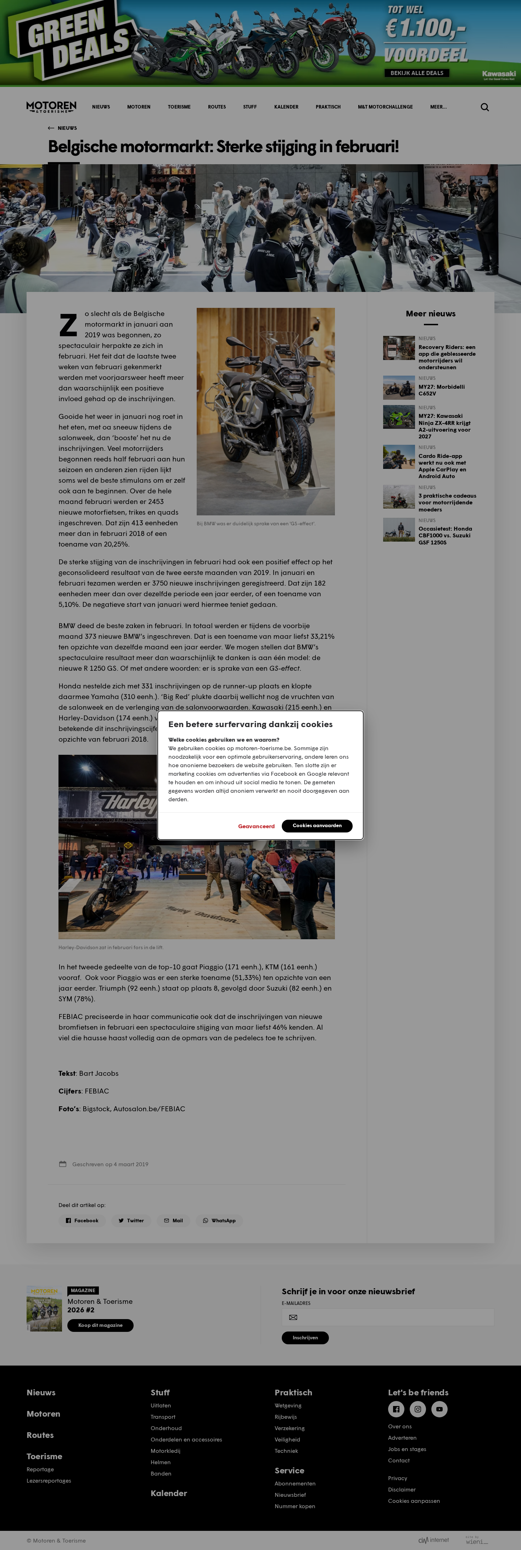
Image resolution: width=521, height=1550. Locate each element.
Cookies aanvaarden (317, 825)
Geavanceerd (256, 826)
